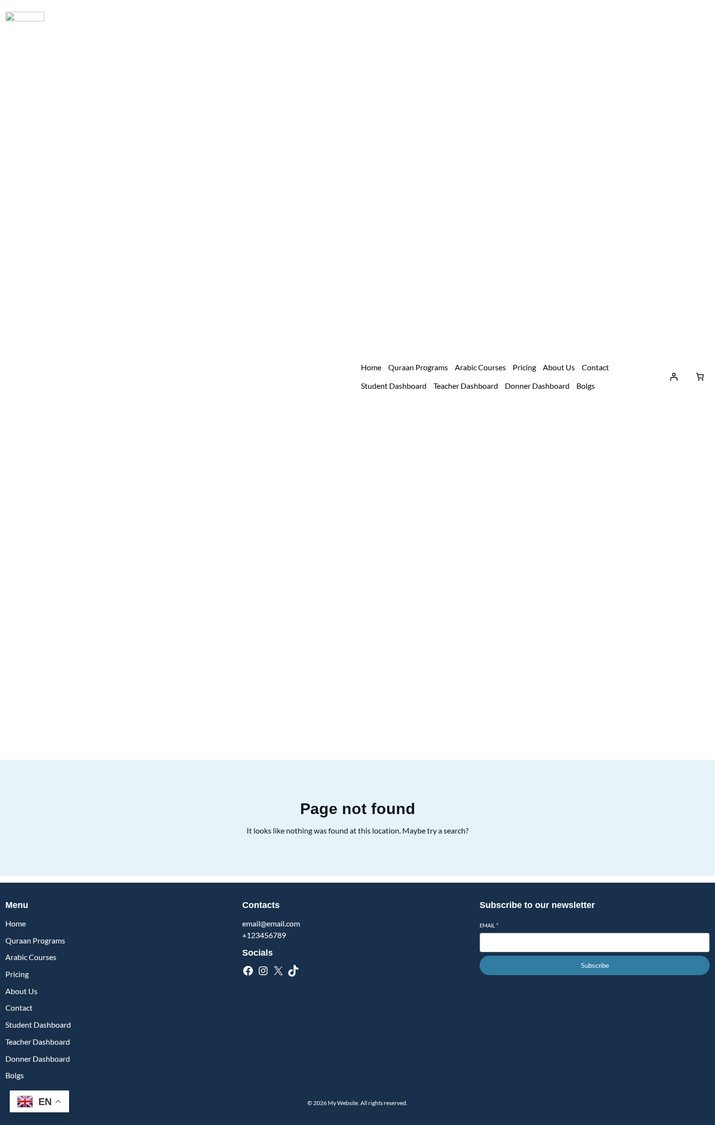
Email (489, 925)
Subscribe (595, 965)
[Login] (673, 376)
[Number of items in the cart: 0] (700, 376)
